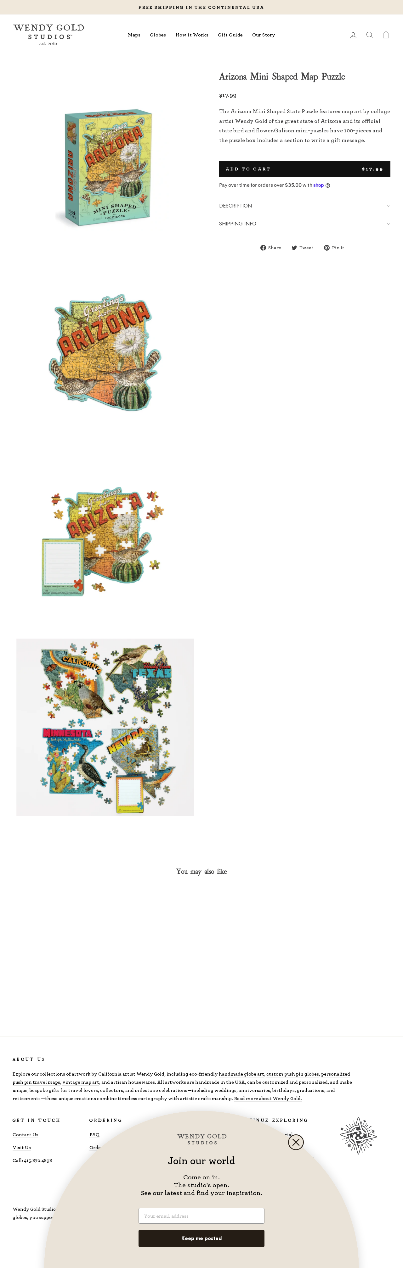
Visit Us (22, 1147)
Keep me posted (201, 1238)
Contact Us (25, 1135)
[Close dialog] (296, 1142)
